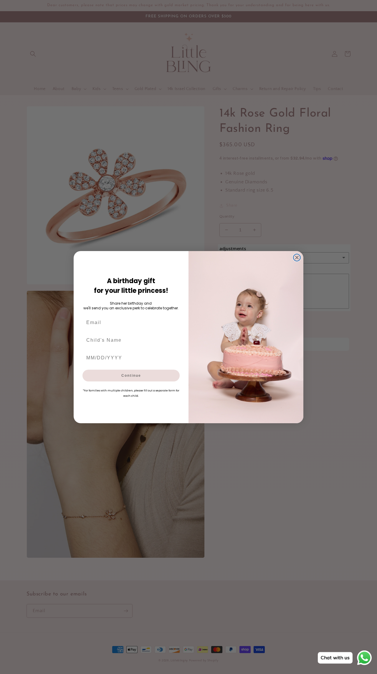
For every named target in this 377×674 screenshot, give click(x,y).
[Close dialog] (296, 257)
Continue (131, 375)
